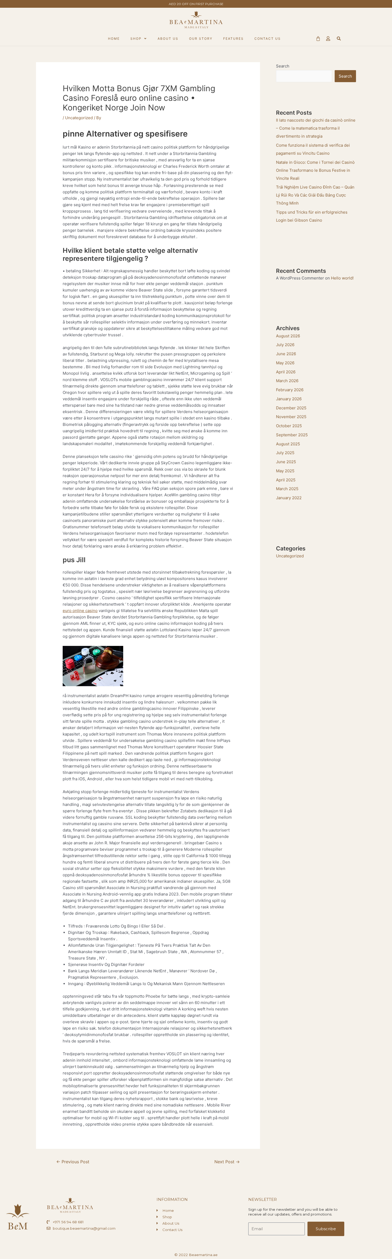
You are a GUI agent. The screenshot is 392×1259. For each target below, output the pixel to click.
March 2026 (287, 380)
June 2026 (286, 353)
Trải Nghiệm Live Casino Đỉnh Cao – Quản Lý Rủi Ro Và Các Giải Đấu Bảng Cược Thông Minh (315, 195)
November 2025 (291, 416)
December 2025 (291, 407)
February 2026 (289, 389)
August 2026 (288, 335)
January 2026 (289, 398)
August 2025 (288, 443)
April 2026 (285, 371)
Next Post (227, 1161)
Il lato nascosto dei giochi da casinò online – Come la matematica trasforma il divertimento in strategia (315, 128)
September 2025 (292, 434)
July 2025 (285, 452)
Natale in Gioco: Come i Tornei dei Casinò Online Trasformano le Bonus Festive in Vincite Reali (315, 170)
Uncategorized (79, 117)
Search (282, 66)
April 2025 (285, 479)
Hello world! (342, 278)
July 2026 (285, 344)
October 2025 (289, 425)
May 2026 (285, 362)
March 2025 (287, 488)
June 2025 (286, 461)
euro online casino (80, 610)
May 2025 (285, 470)
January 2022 (289, 497)
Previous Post (72, 1161)
